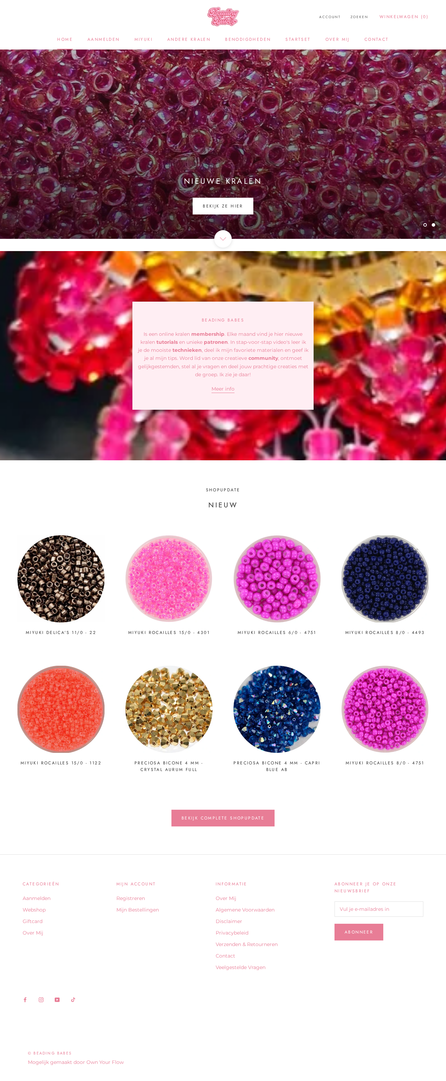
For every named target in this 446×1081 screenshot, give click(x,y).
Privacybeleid (232, 933)
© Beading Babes (50, 1053)
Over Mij (337, 39)
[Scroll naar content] (223, 239)
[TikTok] (73, 1000)
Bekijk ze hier (223, 206)
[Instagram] (41, 1000)
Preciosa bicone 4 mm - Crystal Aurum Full (168, 766)
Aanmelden (103, 39)
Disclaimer (229, 921)
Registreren (130, 898)
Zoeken (359, 17)
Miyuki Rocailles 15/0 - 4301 (169, 632)
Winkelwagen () (404, 17)
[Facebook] (25, 1000)
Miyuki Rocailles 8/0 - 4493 (385, 632)
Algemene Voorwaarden (245, 910)
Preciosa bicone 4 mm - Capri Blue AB (276, 766)
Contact (376, 39)
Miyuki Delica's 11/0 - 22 (61, 632)
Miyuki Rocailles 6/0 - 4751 (277, 632)
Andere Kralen (188, 39)
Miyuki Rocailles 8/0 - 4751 (385, 763)
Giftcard (33, 921)
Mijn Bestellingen (137, 910)
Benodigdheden (248, 39)
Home (65, 39)
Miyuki (143, 39)
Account (330, 17)
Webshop (34, 910)
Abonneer (359, 932)
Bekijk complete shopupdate (223, 818)
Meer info (223, 389)
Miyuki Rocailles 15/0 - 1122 (61, 763)
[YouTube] (57, 1000)
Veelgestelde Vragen (241, 967)
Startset (297, 39)
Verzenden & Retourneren (247, 944)
